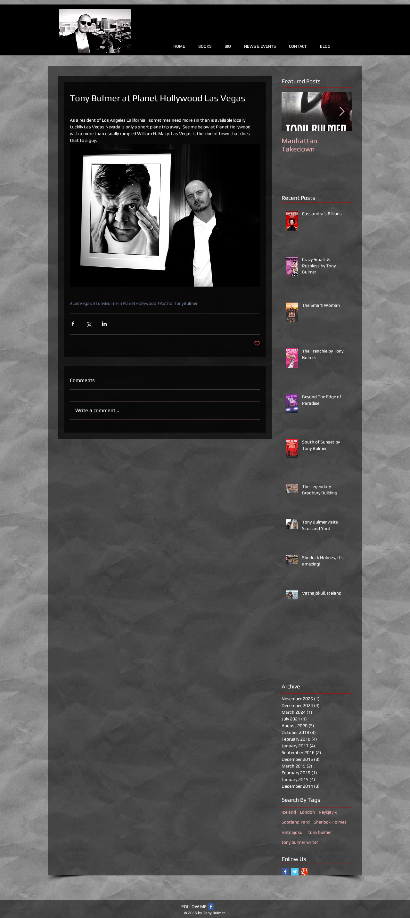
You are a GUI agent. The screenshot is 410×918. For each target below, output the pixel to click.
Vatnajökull (293, 832)
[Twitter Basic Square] (295, 871)
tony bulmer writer (300, 842)
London (307, 812)
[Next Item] (342, 112)
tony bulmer (320, 832)
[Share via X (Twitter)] (89, 324)
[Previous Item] (292, 112)
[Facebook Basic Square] (285, 871)
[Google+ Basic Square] (304, 871)
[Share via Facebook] (73, 324)
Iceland (289, 812)
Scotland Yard (296, 822)
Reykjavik (328, 812)
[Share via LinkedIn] (104, 324)
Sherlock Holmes (330, 822)
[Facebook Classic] (211, 906)
